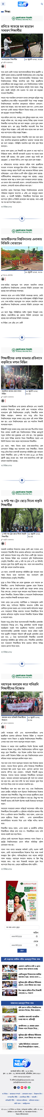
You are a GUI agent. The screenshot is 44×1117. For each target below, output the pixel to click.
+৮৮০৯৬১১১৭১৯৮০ (24, 1076)
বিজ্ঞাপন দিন (38, 1094)
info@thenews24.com (22, 1082)
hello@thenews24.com (24, 1080)
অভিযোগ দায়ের (34, 1100)
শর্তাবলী (34, 1097)
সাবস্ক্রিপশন (26, 1103)
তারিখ (35, 932)
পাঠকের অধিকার (21, 1100)
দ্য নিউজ (5, 1094)
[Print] (2, 66)
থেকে (36, 941)
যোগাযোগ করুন (27, 1094)
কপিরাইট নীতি (9, 1100)
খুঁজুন (22, 950)
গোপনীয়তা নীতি (24, 1097)
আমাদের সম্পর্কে (15, 1094)
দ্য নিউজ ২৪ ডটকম (14, 1109)
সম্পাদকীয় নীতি (12, 1097)
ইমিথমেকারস (24, 1114)
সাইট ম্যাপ (17, 1103)
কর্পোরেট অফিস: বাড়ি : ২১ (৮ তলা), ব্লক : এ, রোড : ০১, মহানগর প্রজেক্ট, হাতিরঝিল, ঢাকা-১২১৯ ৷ (22, 1072)
